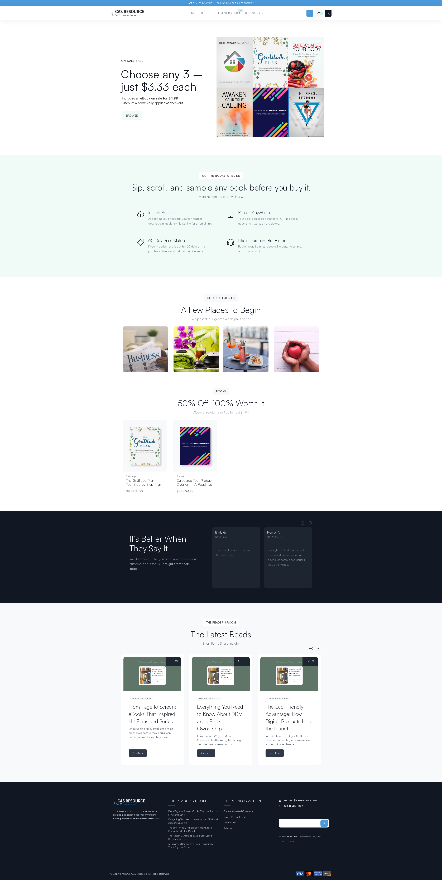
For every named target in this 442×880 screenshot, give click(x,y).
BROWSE (132, 115)
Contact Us (230, 822)
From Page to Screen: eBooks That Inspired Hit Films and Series (152, 713)
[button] (148, 449)
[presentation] (302, 523)
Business (181, 476)
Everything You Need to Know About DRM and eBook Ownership (193, 821)
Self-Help (131, 476)
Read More (137, 752)
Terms (291, 841)
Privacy (282, 841)
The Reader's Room (141, 698)
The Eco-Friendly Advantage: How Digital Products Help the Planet (190, 829)
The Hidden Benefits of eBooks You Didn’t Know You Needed (190, 837)
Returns (228, 828)
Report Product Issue (235, 816)
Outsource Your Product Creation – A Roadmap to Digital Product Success (194, 486)
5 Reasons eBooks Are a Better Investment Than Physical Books (191, 845)
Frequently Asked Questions (238, 811)
